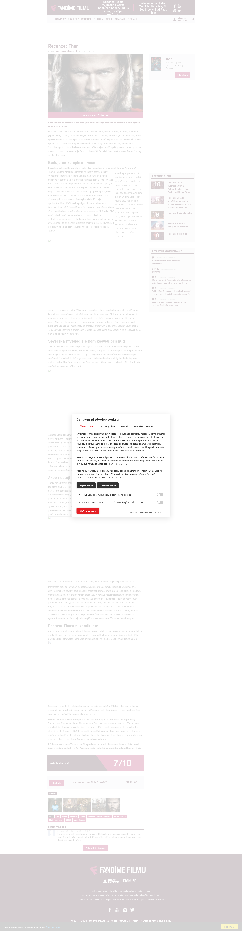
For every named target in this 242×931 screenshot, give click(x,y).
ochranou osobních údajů (132, 460)
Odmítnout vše (108, 485)
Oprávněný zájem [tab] (107, 426)
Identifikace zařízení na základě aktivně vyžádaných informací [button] (114, 502)
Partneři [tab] (125, 426)
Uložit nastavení (88, 511)
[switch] (158, 509)
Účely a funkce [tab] (86, 426)
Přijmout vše (86, 485)
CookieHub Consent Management (152, 512)
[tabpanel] (121, 488)
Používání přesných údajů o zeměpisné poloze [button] (106, 494)
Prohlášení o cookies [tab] (143, 426)
